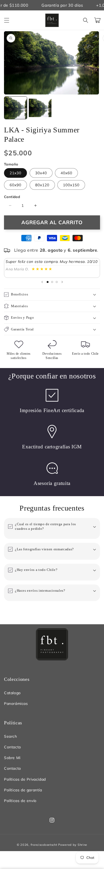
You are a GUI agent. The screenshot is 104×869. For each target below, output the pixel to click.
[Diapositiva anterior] (42, 282)
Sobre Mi (12, 757)
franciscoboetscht (44, 845)
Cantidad (12, 197)
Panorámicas (16, 703)
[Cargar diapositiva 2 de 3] (52, 282)
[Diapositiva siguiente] (62, 282)
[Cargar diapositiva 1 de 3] (47, 282)
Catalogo (12, 692)
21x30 (15, 173)
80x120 (42, 185)
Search (10, 736)
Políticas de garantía (23, 790)
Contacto (12, 747)
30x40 (41, 173)
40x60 (66, 173)
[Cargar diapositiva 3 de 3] (56, 282)
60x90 (15, 185)
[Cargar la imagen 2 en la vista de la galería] (40, 108)
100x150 (71, 185)
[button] (7, 20)
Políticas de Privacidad (25, 779)
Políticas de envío (20, 800)
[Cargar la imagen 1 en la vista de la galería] (15, 108)
